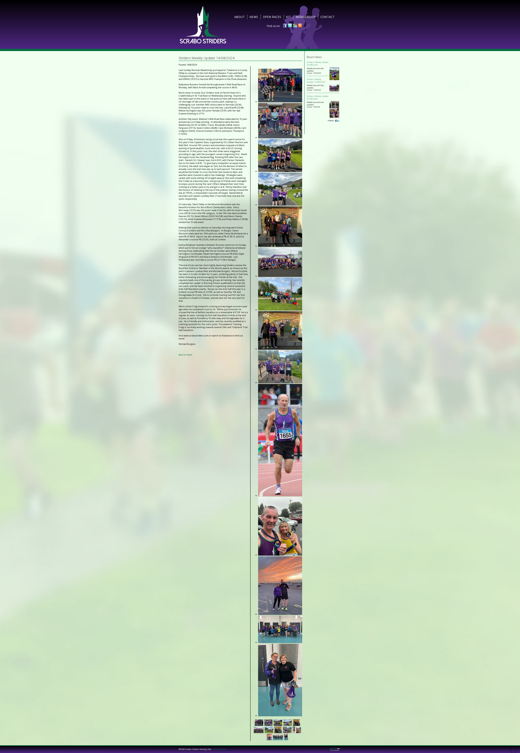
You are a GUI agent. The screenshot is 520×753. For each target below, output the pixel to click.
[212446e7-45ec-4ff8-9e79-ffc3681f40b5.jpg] (280, 171)
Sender (334, 749)
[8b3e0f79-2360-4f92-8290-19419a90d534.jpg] (280, 309)
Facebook (285, 25)
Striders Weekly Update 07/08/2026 (318, 97)
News (254, 17)
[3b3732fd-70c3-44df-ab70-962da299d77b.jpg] (280, 246)
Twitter (290, 25)
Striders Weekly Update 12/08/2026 (316, 80)
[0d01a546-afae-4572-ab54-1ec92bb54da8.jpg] (280, 101)
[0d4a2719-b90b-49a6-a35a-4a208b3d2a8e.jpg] (280, 137)
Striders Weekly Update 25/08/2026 (318, 63)
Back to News (185, 354)
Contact (327, 17)
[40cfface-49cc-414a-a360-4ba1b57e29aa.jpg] (280, 276)
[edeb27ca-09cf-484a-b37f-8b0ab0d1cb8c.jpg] (280, 715)
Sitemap (223, 749)
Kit (288, 17)
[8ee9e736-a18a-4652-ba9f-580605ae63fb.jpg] (280, 348)
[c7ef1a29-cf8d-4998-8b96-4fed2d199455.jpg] (280, 614)
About (239, 17)
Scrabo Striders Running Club (203, 24)
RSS (300, 25)
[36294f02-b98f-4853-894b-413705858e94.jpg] (280, 204)
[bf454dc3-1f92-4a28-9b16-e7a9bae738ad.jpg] (280, 495)
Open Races (272, 17)
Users (215, 749)
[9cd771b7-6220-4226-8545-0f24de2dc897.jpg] (280, 382)
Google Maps (295, 25)
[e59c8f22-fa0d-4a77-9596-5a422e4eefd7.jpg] (280, 642)
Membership (306, 17)
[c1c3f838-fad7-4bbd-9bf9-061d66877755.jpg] (280, 554)
